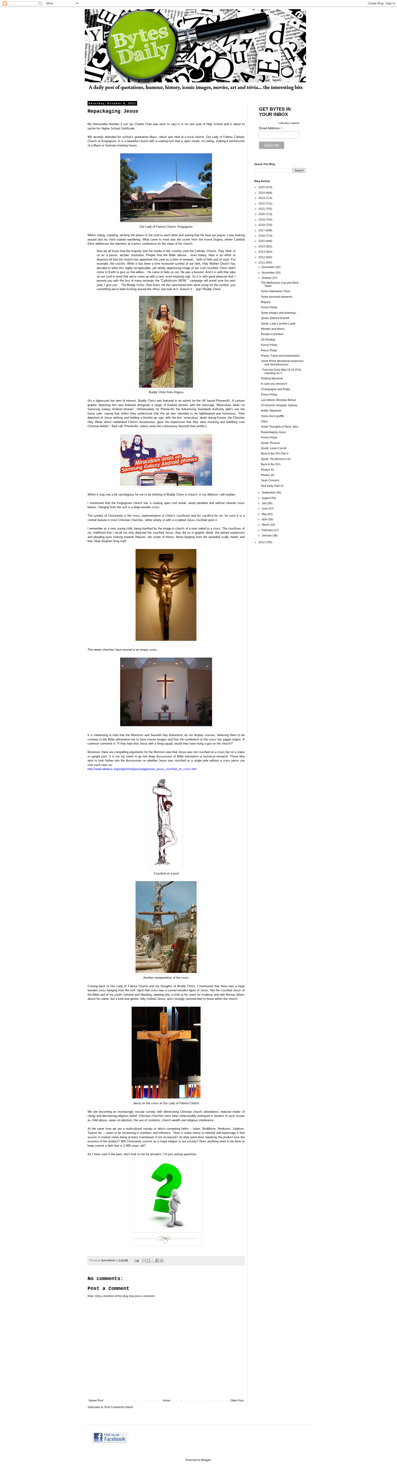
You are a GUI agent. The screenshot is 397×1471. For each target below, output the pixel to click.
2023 (262, 198)
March (266, 524)
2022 (262, 203)
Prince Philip (269, 350)
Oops (264, 421)
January (267, 535)
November (268, 272)
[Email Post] (136, 1260)
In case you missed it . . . (276, 383)
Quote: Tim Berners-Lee (276, 459)
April (265, 519)
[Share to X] (152, 1260)
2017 (262, 230)
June (265, 508)
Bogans (266, 302)
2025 (262, 187)
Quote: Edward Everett (275, 318)
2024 (262, 192)
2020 (262, 214)
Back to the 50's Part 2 (275, 453)
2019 (262, 219)
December (268, 267)
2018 (262, 225)
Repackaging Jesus (273, 432)
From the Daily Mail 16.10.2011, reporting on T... (281, 371)
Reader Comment (272, 334)
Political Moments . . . (274, 378)
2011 (262, 262)
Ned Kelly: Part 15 (272, 486)
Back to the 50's (271, 464)
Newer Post (96, 1400)
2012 (262, 257)
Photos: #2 (267, 475)
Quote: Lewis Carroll (273, 448)
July (264, 503)
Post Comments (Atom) (119, 1407)
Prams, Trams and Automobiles (280, 355)
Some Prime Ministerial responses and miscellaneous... (282, 362)
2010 (262, 542)
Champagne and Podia (275, 389)
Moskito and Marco (273, 329)
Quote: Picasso (270, 443)
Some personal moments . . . (278, 296)
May (265, 514)
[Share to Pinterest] (161, 1260)
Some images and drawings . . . (280, 312)
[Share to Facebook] (157, 1260)
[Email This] (144, 1260)
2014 (262, 246)
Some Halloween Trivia (275, 291)
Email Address (270, 128)
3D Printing (268, 339)
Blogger (206, 1460)
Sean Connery (270, 480)
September (269, 492)
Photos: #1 (267, 469)
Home (166, 1400)
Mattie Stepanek (271, 410)
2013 (262, 251)
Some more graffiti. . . (274, 416)
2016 (262, 235)
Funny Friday (269, 307)
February (268, 530)
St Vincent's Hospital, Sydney (279, 405)
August (266, 498)
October (267, 278)
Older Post (237, 1400)
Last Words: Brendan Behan (278, 400)
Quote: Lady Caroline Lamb (278, 323)
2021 (262, 208)
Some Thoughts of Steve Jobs (279, 426)
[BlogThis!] (148, 1260)
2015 (262, 241)
